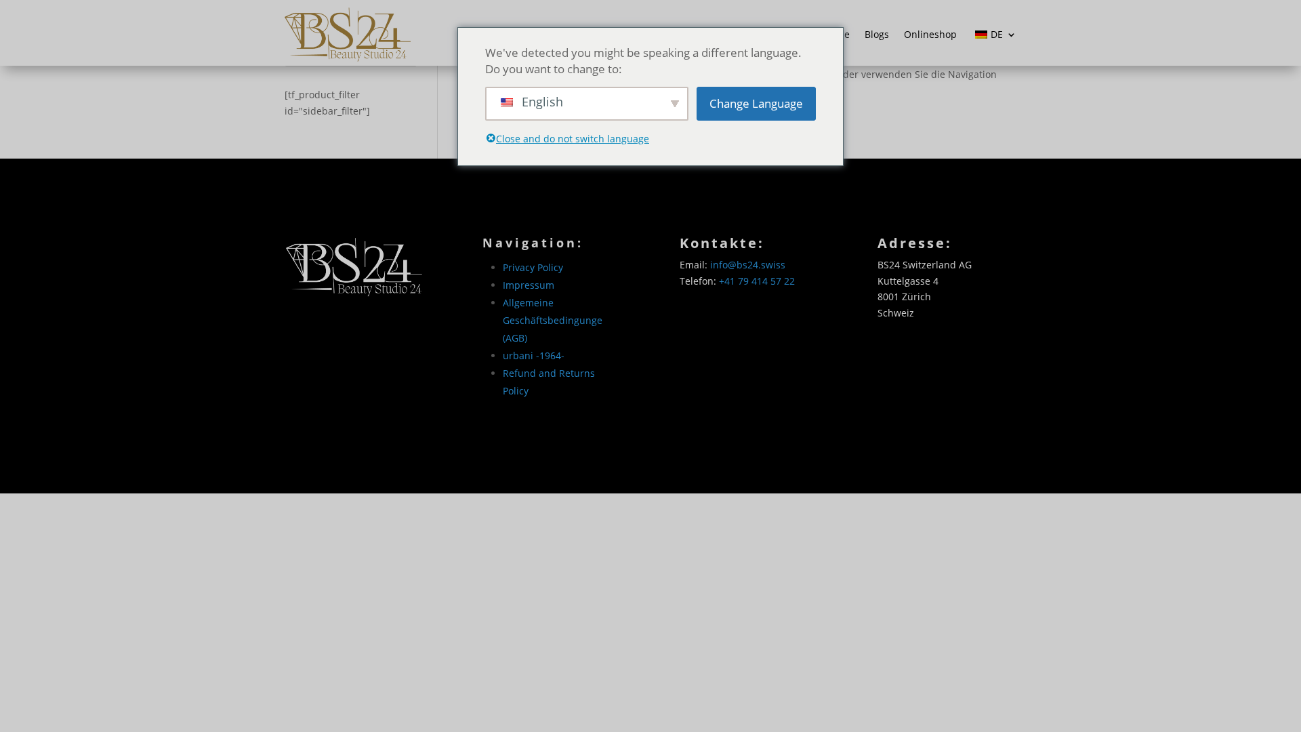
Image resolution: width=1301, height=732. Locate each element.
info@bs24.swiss (747, 264)
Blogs (877, 34)
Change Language (756, 103)
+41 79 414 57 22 (757, 280)
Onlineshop (930, 34)
